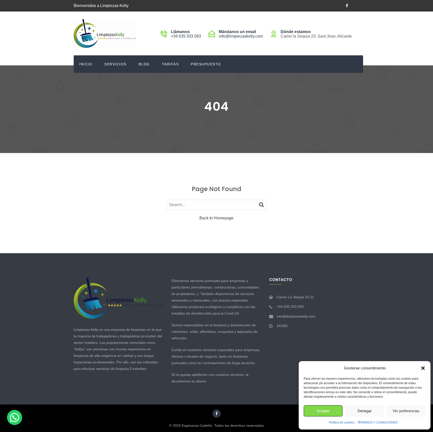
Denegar (365, 411)
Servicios (115, 64)
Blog (144, 64)
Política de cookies (342, 422)
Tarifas (170, 64)
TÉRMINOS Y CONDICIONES (377, 422)
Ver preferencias (406, 411)
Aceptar (323, 411)
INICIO (85, 64)
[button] (422, 368)
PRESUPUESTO (206, 64)
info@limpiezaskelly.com (241, 36)
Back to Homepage (216, 218)
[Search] (261, 204)
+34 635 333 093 (186, 36)
